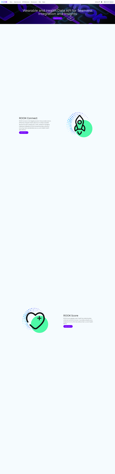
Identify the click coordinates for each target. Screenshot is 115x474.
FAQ (40, 2)
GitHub (97, 2)
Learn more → (23, 132)
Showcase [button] (33, 2)
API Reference (25, 2)
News (43, 2)
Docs (11, 2)
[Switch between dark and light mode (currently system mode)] (102, 2)
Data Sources (17, 2)
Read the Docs (57, 18)
